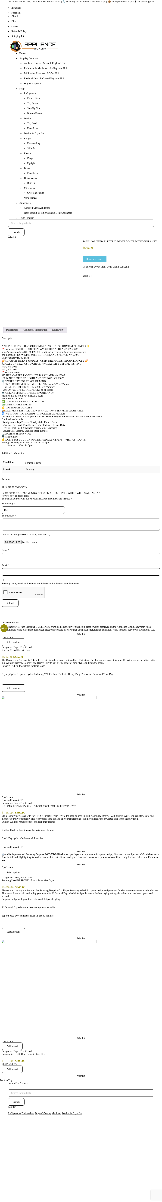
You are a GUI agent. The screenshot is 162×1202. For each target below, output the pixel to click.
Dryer (97, 266)
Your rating (8, 503)
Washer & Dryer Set (72, 1113)
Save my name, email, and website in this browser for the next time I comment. (41, 583)
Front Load (106, 266)
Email (5, 565)
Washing (46, 1113)
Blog (13, 21)
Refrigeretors (14, 1113)
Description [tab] (12, 329)
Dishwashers (28, 1113)
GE (21, 800)
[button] (12, 1046)
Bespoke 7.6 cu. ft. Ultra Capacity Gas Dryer (24, 1054)
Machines (56, 1113)
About (14, 16)
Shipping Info (18, 36)
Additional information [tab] (35, 329)
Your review (9, 515)
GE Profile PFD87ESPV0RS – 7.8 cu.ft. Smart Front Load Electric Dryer (38, 806)
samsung (124, 266)
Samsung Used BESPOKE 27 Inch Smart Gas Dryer (28, 880)
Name (5, 550)
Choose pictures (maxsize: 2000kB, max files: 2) (26, 534)
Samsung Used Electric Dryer (16, 650)
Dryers (38, 1113)
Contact (15, 26)
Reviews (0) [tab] (58, 329)
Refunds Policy (19, 31)
